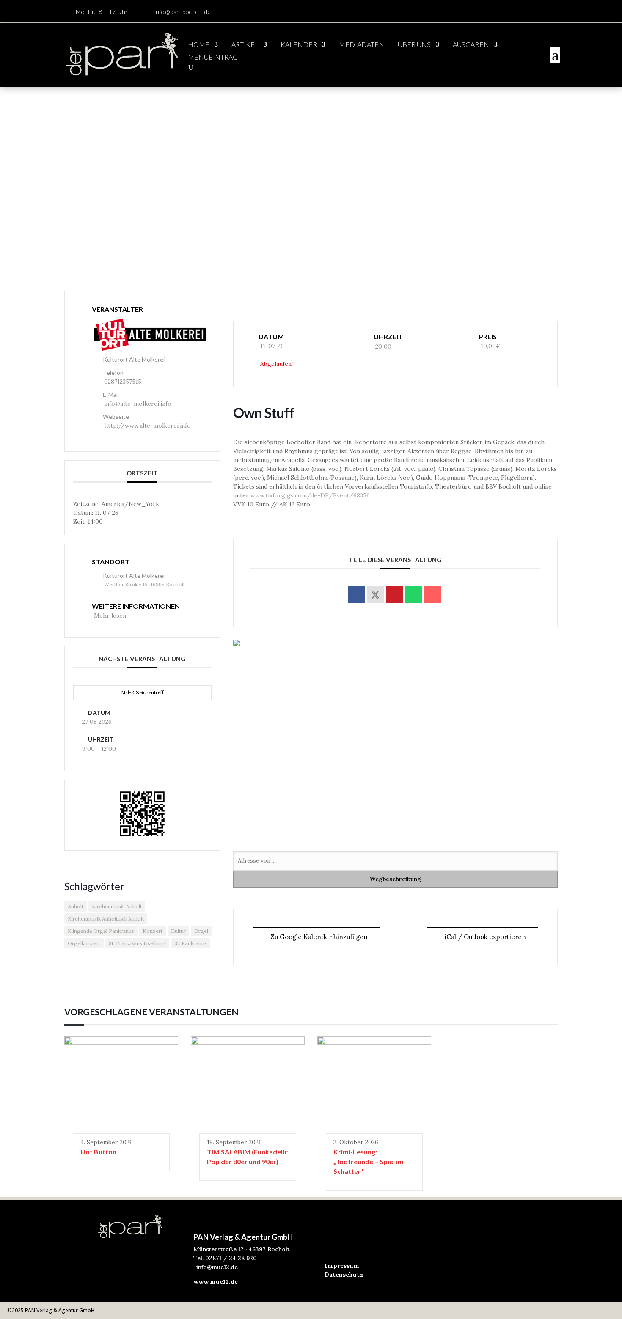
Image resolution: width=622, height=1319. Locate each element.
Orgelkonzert (84, 943)
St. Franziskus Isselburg (137, 943)
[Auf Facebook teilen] (356, 594)
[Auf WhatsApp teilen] (413, 594)
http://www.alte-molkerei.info (147, 425)
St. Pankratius (190, 943)
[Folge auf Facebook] (536, 12)
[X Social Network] (375, 594)
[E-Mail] (432, 594)
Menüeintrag (213, 57)
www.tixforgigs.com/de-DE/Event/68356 (310, 495)
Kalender (299, 44)
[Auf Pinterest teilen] (394, 594)
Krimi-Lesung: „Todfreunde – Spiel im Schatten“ (368, 1162)
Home (198, 44)
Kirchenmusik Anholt (117, 906)
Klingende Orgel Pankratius (101, 931)
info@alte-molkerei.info (137, 403)
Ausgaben (471, 44)
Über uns (414, 44)
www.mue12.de (215, 1282)
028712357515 (122, 381)
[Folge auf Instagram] (553, 12)
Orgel (201, 931)
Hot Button (98, 1152)
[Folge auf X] (365, 1240)
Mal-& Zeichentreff (142, 692)
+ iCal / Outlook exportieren (482, 937)
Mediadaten (361, 44)
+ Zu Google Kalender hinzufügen (316, 937)
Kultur (178, 931)
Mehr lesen (110, 615)
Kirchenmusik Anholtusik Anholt (106, 918)
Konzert (152, 931)
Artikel (245, 44)
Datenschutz (344, 1274)
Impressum (342, 1266)
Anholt (75, 906)
